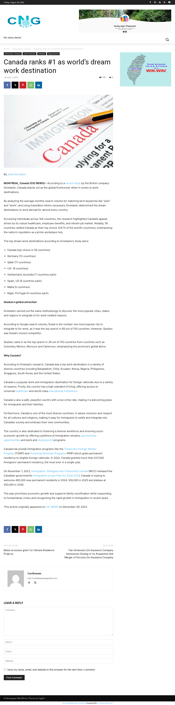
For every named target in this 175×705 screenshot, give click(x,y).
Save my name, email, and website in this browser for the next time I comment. (51, 669)
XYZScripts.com (105, 703)
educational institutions (63, 391)
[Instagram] (155, 2)
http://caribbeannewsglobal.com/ (42, 578)
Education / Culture (22, 48)
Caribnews (34, 573)
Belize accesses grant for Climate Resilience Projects (29, 552)
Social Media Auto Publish (74, 703)
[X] (164, 2)
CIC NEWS (52, 506)
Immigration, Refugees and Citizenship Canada (59, 471)
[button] (167, 39)
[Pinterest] (22, 85)
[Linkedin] (160, 2)
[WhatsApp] (30, 85)
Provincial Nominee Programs (48, 453)
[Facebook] (150, 2)
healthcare (22, 391)
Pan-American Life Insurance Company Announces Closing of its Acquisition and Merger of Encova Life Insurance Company (89, 554)
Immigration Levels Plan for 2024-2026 (56, 475)
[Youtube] (169, 2)
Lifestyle (41, 53)
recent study (73, 183)
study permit (45, 440)
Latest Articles (29, 53)
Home (7, 48)
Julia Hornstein (17, 174)
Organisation (53, 53)
